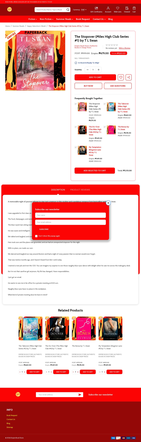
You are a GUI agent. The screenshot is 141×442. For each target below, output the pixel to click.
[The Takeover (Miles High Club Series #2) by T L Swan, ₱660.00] (30, 328)
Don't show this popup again (49, 236)
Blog (110, 19)
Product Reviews (80, 189)
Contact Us (98, 19)
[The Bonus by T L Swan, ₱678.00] (84, 328)
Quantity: (78, 70)
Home (7, 26)
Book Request (83, 19)
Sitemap (10, 427)
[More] (36, 19)
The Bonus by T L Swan (81, 346)
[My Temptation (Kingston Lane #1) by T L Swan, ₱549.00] (110, 328)
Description (58, 189)
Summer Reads (63, 19)
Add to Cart (95, 77)
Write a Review (124, 48)
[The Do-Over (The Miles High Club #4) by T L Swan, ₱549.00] (57, 328)
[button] (108, 202)
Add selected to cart (95, 170)
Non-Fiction (46, 19)
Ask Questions (117, 86)
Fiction (31, 19)
